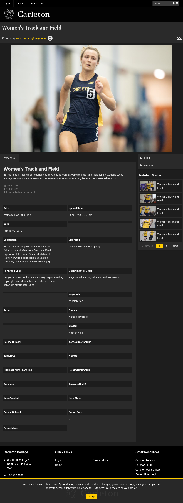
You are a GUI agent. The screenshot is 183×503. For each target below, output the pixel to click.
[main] (91, 234)
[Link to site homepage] (27, 14)
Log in (7, 3)
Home (20, 3)
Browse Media (38, 3)
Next (176, 245)
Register (149, 165)
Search (177, 3)
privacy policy (76, 488)
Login (147, 157)
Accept (91, 496)
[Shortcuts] (179, 37)
